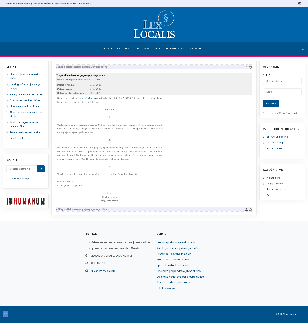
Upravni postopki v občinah (25, 106)
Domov (107, 48)
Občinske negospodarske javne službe (180, 276)
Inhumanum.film (175, 48)
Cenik (270, 195)
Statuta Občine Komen (89, 98)
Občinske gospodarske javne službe (179, 271)
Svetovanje (124, 48)
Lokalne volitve (18, 138)
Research (195, 48)
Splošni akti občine (277, 136)
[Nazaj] (250, 66)
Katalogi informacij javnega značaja (179, 248)
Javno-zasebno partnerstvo (25, 132)
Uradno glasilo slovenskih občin (176, 242)
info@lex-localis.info (103, 270)
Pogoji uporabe (275, 183)
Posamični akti (275, 148)
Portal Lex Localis (277, 189)
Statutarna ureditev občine (25, 100)
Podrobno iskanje (19, 178)
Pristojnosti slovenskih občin (26, 94)
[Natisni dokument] (246, 66)
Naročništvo (273, 177)
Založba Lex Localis (149, 48)
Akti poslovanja (275, 142)
